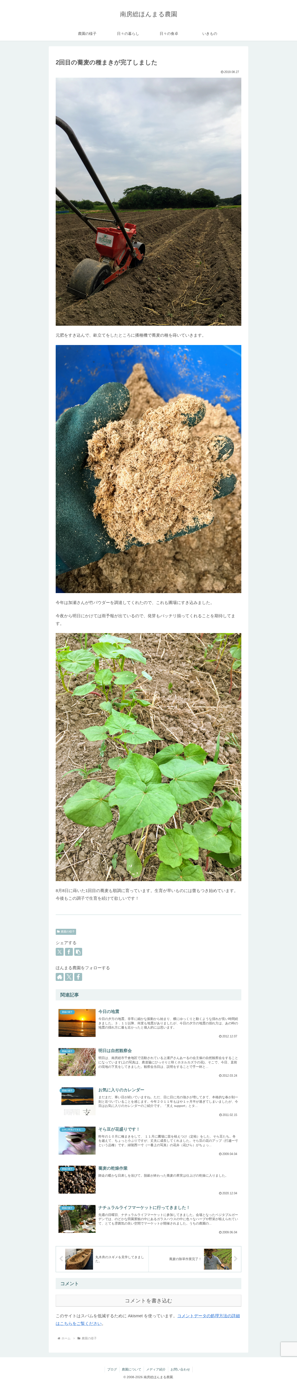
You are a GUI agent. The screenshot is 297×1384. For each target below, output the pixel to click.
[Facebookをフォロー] (78, 977)
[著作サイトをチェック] (60, 977)
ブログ (112, 1369)
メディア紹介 (156, 1369)
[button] (78, 952)
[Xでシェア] (60, 952)
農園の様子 (68, 931)
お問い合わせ (180, 1369)
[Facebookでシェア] (69, 952)
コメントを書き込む (148, 1301)
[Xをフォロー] (69, 977)
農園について (131, 1369)
